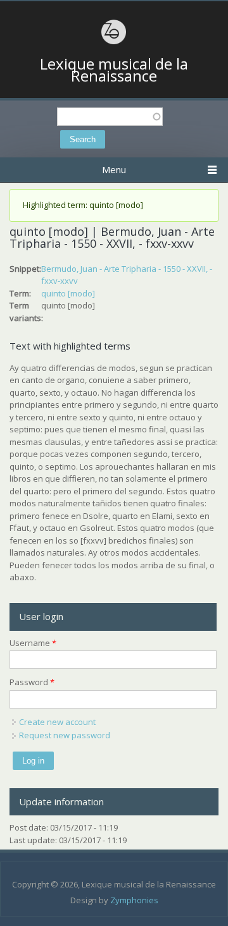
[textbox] (110, 116)
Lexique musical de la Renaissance (114, 70)
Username (33, 643)
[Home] (114, 42)
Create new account (57, 722)
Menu (114, 169)
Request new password (64, 735)
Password (32, 682)
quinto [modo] (68, 293)
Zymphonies (134, 900)
